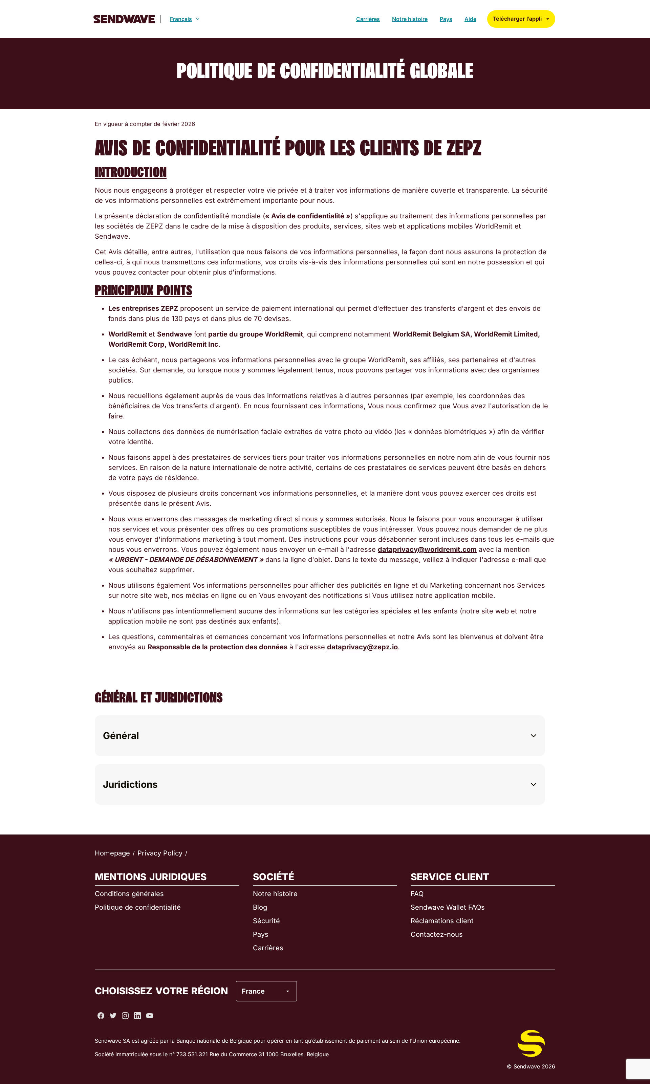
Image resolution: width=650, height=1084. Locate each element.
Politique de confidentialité (138, 907)
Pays (446, 19)
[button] (320, 735)
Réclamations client (442, 921)
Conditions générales (129, 894)
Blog (260, 907)
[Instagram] (125, 1016)
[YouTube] (150, 1016)
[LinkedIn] (137, 1016)
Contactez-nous (437, 934)
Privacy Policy (159, 853)
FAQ (417, 894)
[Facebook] (101, 1016)
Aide (470, 19)
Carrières (368, 19)
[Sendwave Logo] (124, 19)
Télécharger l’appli (517, 18)
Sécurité (266, 921)
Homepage (112, 853)
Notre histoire (410, 19)
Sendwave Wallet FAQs (448, 907)
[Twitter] (113, 1016)
